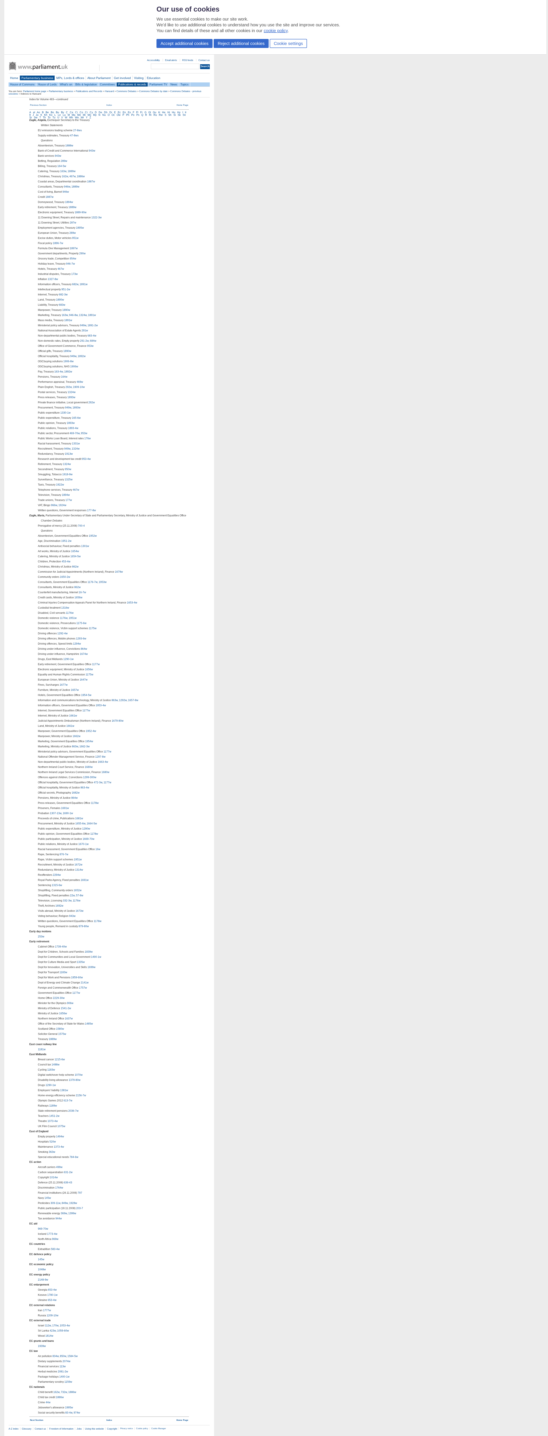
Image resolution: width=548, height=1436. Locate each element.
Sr (30, 117)
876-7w (64, 854)
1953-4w (101, 705)
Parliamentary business (37, 78)
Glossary (26, 1428)
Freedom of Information (61, 1428)
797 (80, 1193)
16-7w (82, 592)
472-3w (98, 782)
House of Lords (47, 84)
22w (72, 895)
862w (75, 566)
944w (58, 1218)
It (30, 115)
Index (109, 105)
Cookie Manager (158, 1428)
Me (79, 115)
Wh (71, 117)
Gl (149, 112)
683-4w (92, 335)
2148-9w (43, 1279)
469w (80, 382)
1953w (103, 582)
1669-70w (88, 839)
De (100, 112)
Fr (141, 112)
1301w (85, 546)
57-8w (79, 895)
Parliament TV (158, 84)
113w (63, 1366)
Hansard (109, 91)
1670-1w (83, 844)
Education (153, 78)
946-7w (70, 263)
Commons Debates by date (153, 91)
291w (85, 330)
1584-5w (72, 1356)
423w (53, 1330)
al (34, 112)
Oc (113, 115)
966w (54, 505)
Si (174, 115)
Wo (77, 117)
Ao (38, 112)
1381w (64, 1090)
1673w (79, 911)
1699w (91, 967)
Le (59, 115)
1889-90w (80, 212)
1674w (84, 654)
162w (65, 176)
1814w (49, 1336)
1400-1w (64, 1376)
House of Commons (22, 84)
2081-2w (63, 1371)
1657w (75, 690)
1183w (63, 972)
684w (93, 341)
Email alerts (171, 60)
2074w (66, 1361)
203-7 (79, 1208)
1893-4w (73, 428)
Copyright (112, 1428)
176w (87, 438)
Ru (155, 115)
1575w (62, 1034)
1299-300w (89, 777)
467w (72, 176)
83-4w (68, 1412)
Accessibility (153, 60)
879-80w (84, 926)
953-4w (86, 459)
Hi (168, 112)
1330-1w (65, 412)
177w (69, 500)
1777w (47, 1310)
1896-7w (58, 243)
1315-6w (57, 885)
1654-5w (75, 556)
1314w (79, 869)
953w (90, 346)
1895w (80, 227)
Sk (179, 115)
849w (65, 1203)
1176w (70, 613)
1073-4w (53, 1121)
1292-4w (62, 633)
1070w (79, 1075)
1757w (83, 987)
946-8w (73, 315)
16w (97, 849)
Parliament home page (34, 91)
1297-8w (100, 756)
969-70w (43, 1228)
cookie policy (276, 30)
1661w (73, 715)
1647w (84, 679)
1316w (65, 607)
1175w (93, 628)
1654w (75, 551)
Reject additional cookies (241, 43)
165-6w (76, 418)
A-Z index (14, 1428)
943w (92, 150)
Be (47, 112)
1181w (42, 1049)
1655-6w (80, 823)
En (124, 112)
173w (74, 274)
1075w (61, 1126)
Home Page (182, 105)
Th (44, 117)
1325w (69, 479)
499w (59, 1167)
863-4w (84, 787)
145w (48, 1198)
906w (70, 1003)
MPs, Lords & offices (70, 78)
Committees (107, 84)
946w (67, 186)
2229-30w (59, 998)
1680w (89, 767)
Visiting (139, 78)
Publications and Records (89, 91)
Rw (161, 115)
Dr (110, 112)
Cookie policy (142, 1428)
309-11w (55, 1203)
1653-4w (132, 602)
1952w (93, 536)
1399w (72, 1213)
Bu (57, 112)
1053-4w (65, 1325)
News (173, 84)
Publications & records (132, 84)
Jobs (79, 1428)
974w (77, 1412)
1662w (76, 736)
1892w (82, 356)
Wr (82, 117)
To (49, 117)
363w (52, 1152)
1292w (123, 700)
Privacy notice (126, 1428)
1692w (59, 905)
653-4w (52, 1290)
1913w (69, 454)
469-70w (75, 433)
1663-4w (103, 762)
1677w (64, 685)
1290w (86, 828)
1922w (60, 484)
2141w (85, 982)
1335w (81, 962)
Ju (37, 115)
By (62, 112)
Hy (178, 112)
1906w (74, 366)
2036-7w (73, 1111)
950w (68, 469)
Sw (35, 117)
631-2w (68, 1172)
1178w (95, 803)
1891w (84, 284)
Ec (119, 112)
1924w (62, 505)
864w (84, 649)
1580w (60, 1029)
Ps (137, 115)
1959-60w (77, 977)
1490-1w (96, 957)
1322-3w (96, 217)
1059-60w (63, 1330)
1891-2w (93, 325)
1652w (78, 890)
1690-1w (68, 813)
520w (52, 1141)
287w (73, 222)
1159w (68, 1382)
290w (82, 253)
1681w (79, 818)
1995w (69, 1407)
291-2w (84, 341)
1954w (89, 741)
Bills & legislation (86, 84)
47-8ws (74, 135)
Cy (91, 112)
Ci (76, 112)
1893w (71, 397)
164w (64, 376)
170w (55, 1325)
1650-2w (65, 577)
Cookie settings (288, 43)
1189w (53, 1105)
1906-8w (68, 361)
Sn (184, 115)
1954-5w (86, 695)
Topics (184, 84)
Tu (53, 117)
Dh (105, 112)
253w (41, 936)
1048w (42, 1269)
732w (64, 1392)
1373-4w (59, 1147)
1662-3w (84, 746)
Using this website (94, 1428)
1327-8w (53, 279)
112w (48, 1325)
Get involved (122, 78)
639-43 (68, 1182)
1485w (89, 1023)
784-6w (74, 1157)
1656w (78, 597)
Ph (127, 115)
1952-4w (91, 731)
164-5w (61, 166)
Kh (45, 115)
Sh (169, 115)
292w (69, 387)
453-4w (66, 561)
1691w (65, 808)
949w (83, 325)
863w (115, 700)
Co (81, 112)
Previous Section (38, 105)
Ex (129, 112)
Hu (173, 112)
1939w (42, 1346)
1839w (89, 951)
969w (55, 1239)
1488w (56, 1064)
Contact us (204, 60)
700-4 (81, 525)
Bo (52, 112)
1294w (77, 643)
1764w (59, 1187)
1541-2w (66, 1008)
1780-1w (52, 1295)
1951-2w (66, 541)
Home (14, 78)
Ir (185, 112)
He (163, 112)
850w (63, 1356)
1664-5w (92, 823)
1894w (69, 202)
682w (75, 284)
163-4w (58, 371)
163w (63, 171)
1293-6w (81, 638)
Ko (50, 115)
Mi (84, 115)
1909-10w (79, 387)
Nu (104, 115)
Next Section (36, 1420)
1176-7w (92, 582)
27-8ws (77, 130)
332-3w (67, 900)
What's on (66, 84)
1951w (73, 618)
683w (62, 305)
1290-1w (68, 659)
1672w (78, 864)
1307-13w (55, 813)
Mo (89, 115)
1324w (83, 315)
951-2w (65, 289)
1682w (76, 792)
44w (48, 1402)
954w (73, 258)
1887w (91, 181)
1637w (69, 1018)
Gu (154, 112)
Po (132, 115)
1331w (76, 443)
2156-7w (81, 1095)
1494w (60, 1136)
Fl (137, 112)
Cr (86, 112)
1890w (60, 299)
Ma (73, 115)
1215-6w (60, 1059)
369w (64, 1213)
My (95, 115)
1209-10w (52, 1315)
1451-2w (54, 1116)
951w (75, 238)
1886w (81, 176)
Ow (119, 115)
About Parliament (99, 78)
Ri (150, 115)
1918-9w (67, 474)
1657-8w (133, 700)
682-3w (63, 294)
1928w (73, 1203)
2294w (57, 875)
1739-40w (61, 946)
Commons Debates (126, 91)
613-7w (68, 1100)
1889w (72, 171)
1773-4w (52, 1234)
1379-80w (74, 1080)
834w (55, 1356)
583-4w (55, 1249)
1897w (74, 248)
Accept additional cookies (184, 43)
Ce (71, 112)
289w (64, 161)
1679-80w (118, 720)
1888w (69, 145)
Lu (64, 115)
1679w (119, 572)
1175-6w (81, 623)
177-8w (91, 510)
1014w (54, 1177)
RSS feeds (187, 60)
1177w (96, 664)
